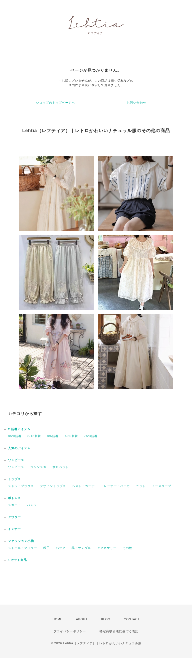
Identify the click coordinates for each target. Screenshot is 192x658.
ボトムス (14, 498)
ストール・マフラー (22, 548)
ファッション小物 (21, 541)
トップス (14, 479)
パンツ (32, 505)
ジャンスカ (38, 467)
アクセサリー (106, 548)
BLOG (105, 619)
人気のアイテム (19, 448)
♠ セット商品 (17, 560)
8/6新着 (52, 436)
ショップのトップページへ (55, 102)
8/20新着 (15, 436)
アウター (14, 517)
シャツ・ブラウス (21, 486)
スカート (14, 505)
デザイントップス (53, 486)
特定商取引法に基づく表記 (119, 631)
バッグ (61, 548)
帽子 (46, 548)
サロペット (60, 467)
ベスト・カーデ (83, 486)
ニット (141, 486)
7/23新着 (91, 436)
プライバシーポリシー (70, 631)
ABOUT (82, 619)
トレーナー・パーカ (115, 486)
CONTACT (132, 619)
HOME (57, 619)
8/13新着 (34, 436)
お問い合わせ (136, 102)
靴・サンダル (81, 548)
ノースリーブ (161, 486)
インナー (14, 529)
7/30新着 (71, 436)
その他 (127, 548)
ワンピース (16, 460)
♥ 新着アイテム (19, 429)
